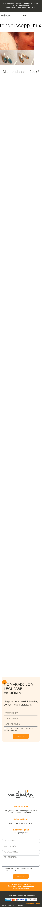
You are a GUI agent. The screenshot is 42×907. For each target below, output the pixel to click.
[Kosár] (40, 15)
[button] (15, 15)
